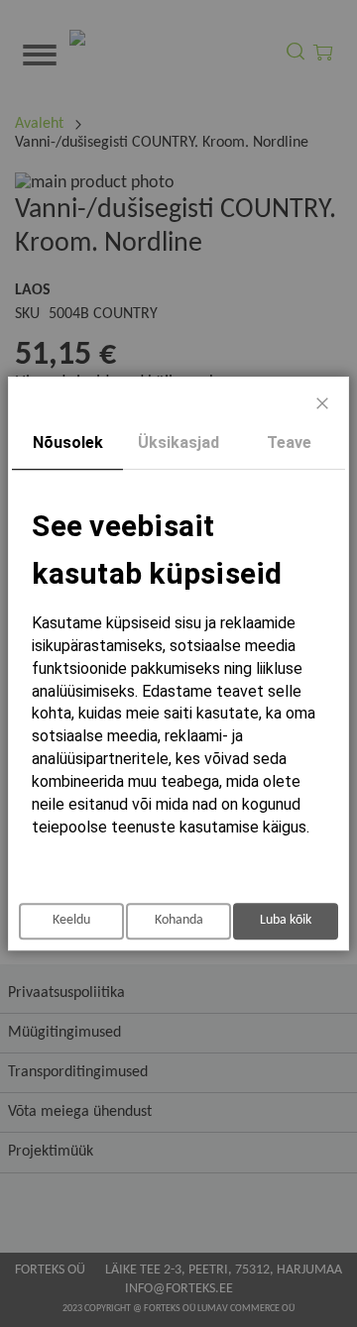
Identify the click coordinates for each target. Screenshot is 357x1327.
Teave (289, 442)
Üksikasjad (178, 442)
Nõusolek (68, 442)
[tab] (67, 444)
